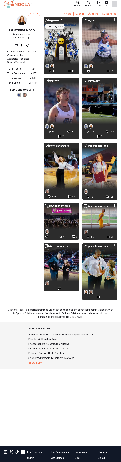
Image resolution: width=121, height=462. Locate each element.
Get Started (57, 458)
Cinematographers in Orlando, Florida (48, 348)
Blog (77, 458)
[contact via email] (16, 45)
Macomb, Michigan (22, 37)
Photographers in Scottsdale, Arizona (48, 343)
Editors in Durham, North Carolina (46, 353)
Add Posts (111, 14)
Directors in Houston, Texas (43, 339)
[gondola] (17, 4)
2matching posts (54, 26)
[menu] (76, 19)
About (101, 458)
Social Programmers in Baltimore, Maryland (51, 358)
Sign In (30, 458)
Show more (35, 362)
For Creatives (35, 452)
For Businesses (60, 452)
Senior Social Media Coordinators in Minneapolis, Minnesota (60, 334)
